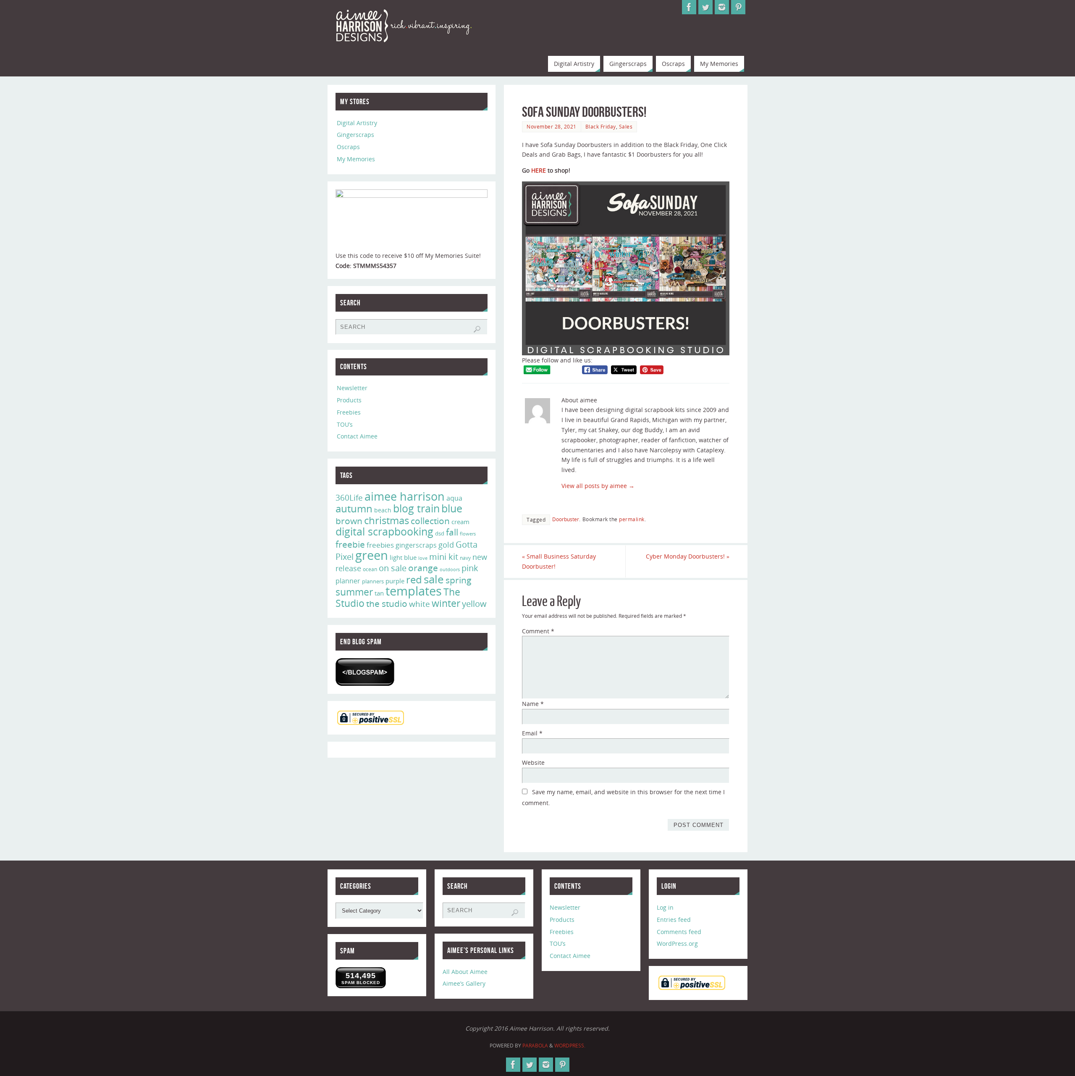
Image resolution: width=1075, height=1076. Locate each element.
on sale (392, 568)
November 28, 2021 (552, 126)
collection (430, 521)
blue (451, 508)
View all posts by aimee (598, 486)
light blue (403, 557)
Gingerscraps (355, 135)
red (414, 579)
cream (460, 521)
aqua (454, 498)
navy (465, 558)
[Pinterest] (738, 7)
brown (349, 520)
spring (459, 580)
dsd (439, 533)
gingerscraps (416, 545)
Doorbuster (565, 519)
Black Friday (600, 126)
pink (469, 568)
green (371, 555)
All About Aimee (465, 972)
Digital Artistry (357, 123)
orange (423, 568)
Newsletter (352, 388)
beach (382, 510)
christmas (386, 520)
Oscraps (348, 147)
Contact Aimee (357, 436)
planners (373, 581)
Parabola (535, 1045)
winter (446, 603)
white (419, 603)
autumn (354, 508)
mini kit (443, 556)
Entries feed (674, 920)
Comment (538, 631)
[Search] (477, 329)
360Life (349, 497)
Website (533, 762)
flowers (468, 534)
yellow (474, 603)
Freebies (349, 412)
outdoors (450, 569)
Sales (626, 126)
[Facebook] (689, 7)
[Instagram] (722, 7)
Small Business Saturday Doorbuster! (559, 561)
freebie (350, 544)
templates (413, 591)
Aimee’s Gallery (464, 983)
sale (434, 579)
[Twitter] (705, 7)
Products (349, 400)
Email (532, 733)
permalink (632, 519)
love (422, 558)
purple (394, 581)
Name (533, 704)
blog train (416, 508)
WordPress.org (677, 943)
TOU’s (345, 424)
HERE (538, 170)
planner (348, 580)
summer (354, 591)
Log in (665, 907)
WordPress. (569, 1045)
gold (446, 545)
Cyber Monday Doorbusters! (687, 556)
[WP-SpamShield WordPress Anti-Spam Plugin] (365, 672)
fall (452, 532)
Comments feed (679, 932)
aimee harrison (404, 496)
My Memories (356, 159)
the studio (386, 603)
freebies (380, 545)
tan (379, 593)
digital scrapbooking (384, 531)
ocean (370, 569)
